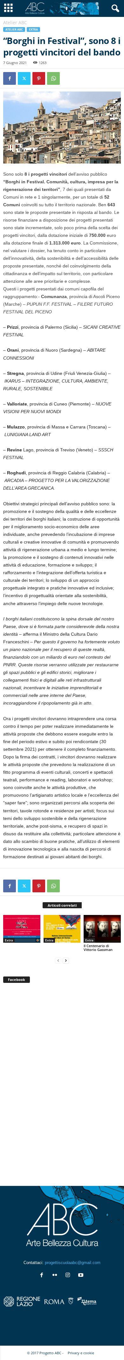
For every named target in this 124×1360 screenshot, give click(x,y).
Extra (33, 29)
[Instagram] (69, 1275)
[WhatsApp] (53, 78)
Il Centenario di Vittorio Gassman (98, 947)
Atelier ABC (14, 29)
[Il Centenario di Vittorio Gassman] (102, 929)
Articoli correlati (62, 905)
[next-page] (66, 960)
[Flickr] (56, 1275)
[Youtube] (81, 1275)
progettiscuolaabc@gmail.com (72, 1262)
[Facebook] (9, 78)
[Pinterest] (38, 78)
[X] (24, 78)
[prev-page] (58, 960)
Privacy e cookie (81, 1352)
